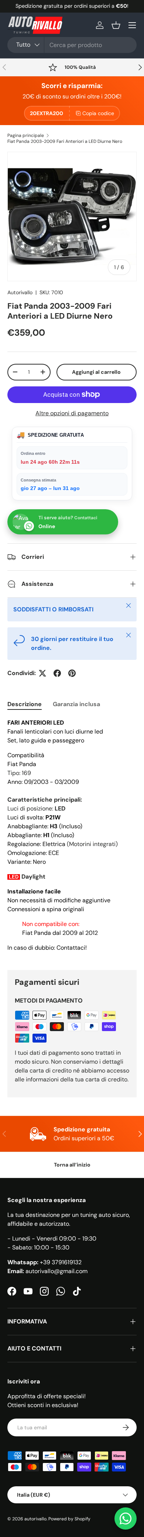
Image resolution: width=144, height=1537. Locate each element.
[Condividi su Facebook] (57, 673)
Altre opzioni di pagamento (72, 413)
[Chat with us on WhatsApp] (125, 1518)
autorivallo (35, 1519)
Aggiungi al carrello (96, 372)
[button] (116, 25)
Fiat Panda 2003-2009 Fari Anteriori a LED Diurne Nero (64, 141)
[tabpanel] (72, 838)
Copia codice (98, 113)
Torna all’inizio (72, 1164)
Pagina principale (25, 135)
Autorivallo (19, 292)
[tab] (24, 704)
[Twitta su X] (42, 673)
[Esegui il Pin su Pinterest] (72, 673)
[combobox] (72, 45)
